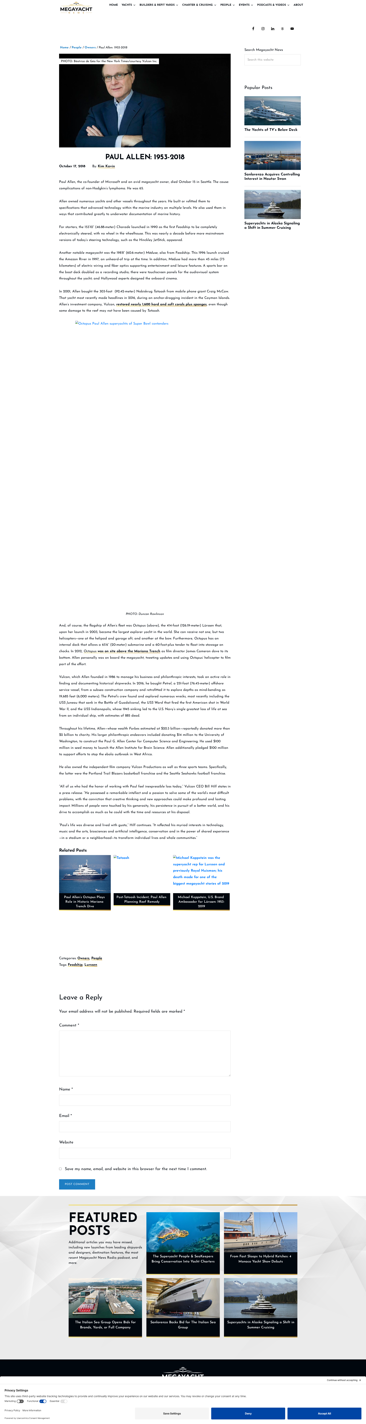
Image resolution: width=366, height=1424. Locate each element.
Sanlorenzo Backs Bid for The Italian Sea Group (183, 1325)
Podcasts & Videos (271, 5)
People (225, 5)
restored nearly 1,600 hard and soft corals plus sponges (161, 304)
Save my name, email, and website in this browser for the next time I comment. (136, 1169)
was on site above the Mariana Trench (122, 651)
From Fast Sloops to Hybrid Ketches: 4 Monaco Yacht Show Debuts (260, 1259)
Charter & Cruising (197, 5)
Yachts (127, 5)
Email (65, 1116)
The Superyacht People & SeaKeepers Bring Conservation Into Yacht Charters (183, 1259)
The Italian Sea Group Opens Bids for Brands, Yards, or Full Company (105, 1325)
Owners (83, 958)
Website (66, 1142)
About (298, 5)
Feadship (75, 965)
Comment (69, 1025)
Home (113, 5)
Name (66, 1089)
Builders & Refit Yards (157, 5)
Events (244, 5)
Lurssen (90, 965)
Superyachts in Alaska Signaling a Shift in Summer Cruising (260, 1325)
